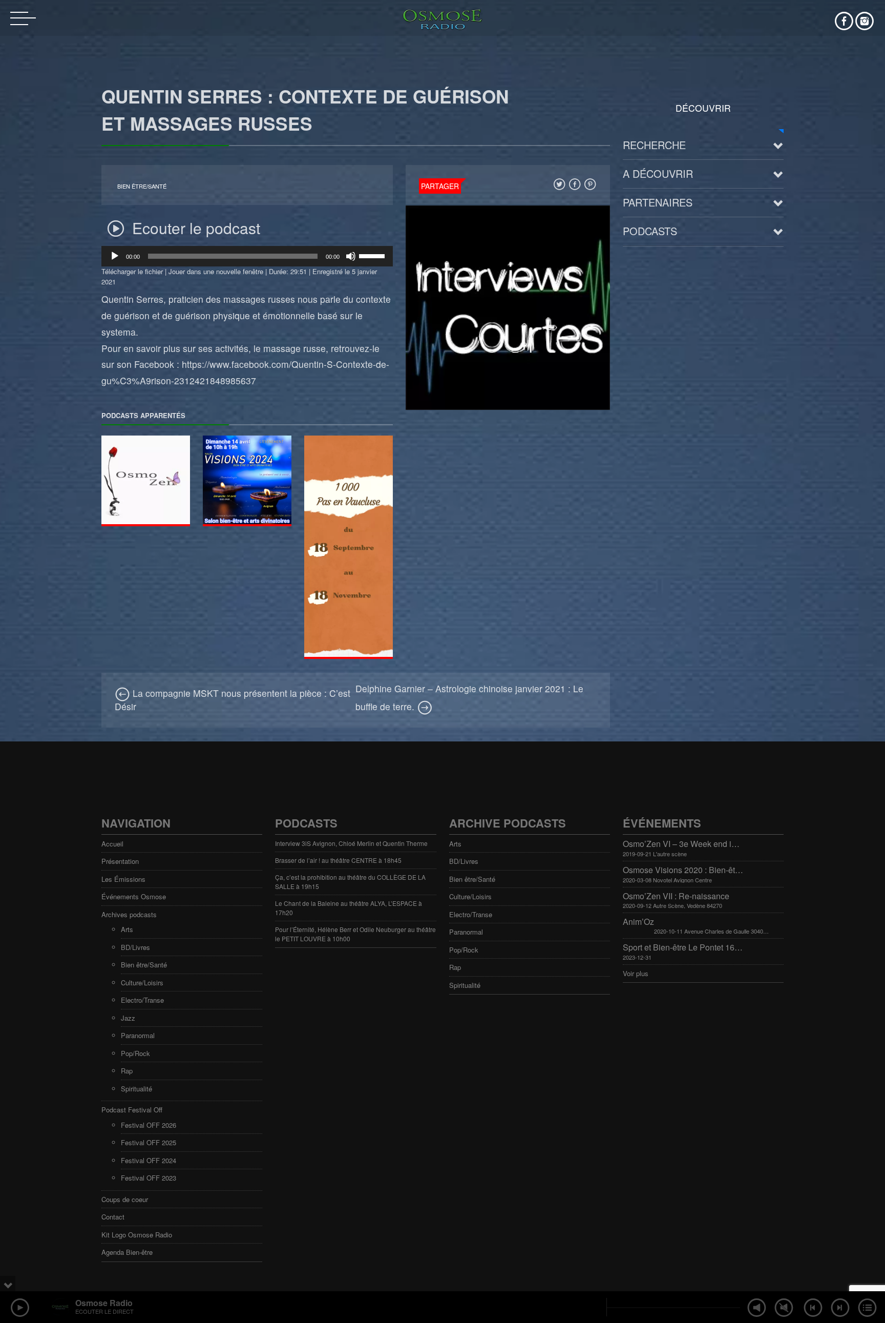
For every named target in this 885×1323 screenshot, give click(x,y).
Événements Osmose (133, 896)
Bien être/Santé (141, 186)
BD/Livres (135, 947)
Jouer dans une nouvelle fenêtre (215, 271)
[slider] (373, 255)
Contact (112, 1217)
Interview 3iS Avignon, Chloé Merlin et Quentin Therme (351, 843)
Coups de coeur (124, 1199)
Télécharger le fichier (132, 271)
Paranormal (138, 1035)
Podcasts (650, 230)
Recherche (654, 144)
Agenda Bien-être (127, 1252)
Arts (127, 929)
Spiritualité (136, 1088)
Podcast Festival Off (131, 1109)
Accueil (112, 844)
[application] (247, 256)
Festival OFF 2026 (148, 1125)
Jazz (128, 1018)
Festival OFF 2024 (148, 1160)
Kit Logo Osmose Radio (136, 1234)
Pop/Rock (135, 1053)
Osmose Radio (104, 1303)
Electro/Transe (142, 1000)
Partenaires (657, 202)
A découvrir (658, 173)
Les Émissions (123, 879)
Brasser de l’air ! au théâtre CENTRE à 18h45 (338, 860)
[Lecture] (115, 256)
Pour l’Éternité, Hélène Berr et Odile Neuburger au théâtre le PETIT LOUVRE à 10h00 (355, 934)
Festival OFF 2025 (148, 1142)
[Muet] (351, 256)
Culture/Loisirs (142, 982)
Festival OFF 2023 (148, 1178)
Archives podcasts (129, 914)
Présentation (120, 861)
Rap (127, 1071)
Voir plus (635, 973)
